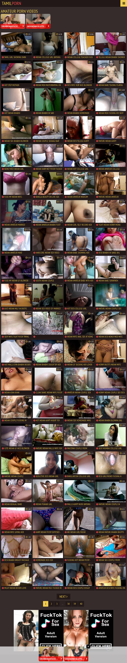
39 (75, 603)
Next (63, 596)
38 (68, 603)
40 (81, 603)
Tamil (11, 3)
